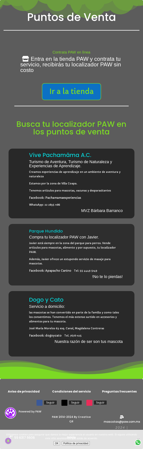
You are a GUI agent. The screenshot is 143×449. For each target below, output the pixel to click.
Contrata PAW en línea (71, 52)
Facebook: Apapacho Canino (50, 270)
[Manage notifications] (8, 441)
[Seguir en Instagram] (89, 403)
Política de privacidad (75, 443)
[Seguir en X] (64, 403)
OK (56, 443)
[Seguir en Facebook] (39, 403)
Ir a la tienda (71, 91)
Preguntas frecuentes (119, 391)
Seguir (50, 402)
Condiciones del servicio (71, 391)
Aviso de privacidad (24, 391)
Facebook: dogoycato (45, 335)
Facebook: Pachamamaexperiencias (55, 198)
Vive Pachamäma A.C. (60, 155)
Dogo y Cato (46, 300)
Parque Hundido (46, 231)
